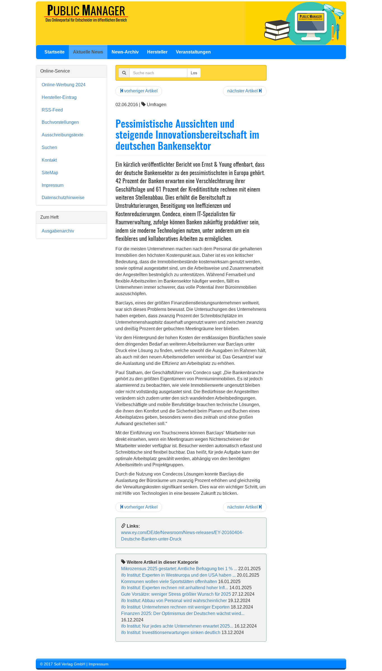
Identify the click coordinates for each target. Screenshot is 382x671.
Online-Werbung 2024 (64, 84)
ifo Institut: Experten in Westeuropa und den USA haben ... (178, 575)
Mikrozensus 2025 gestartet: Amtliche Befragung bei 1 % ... (179, 568)
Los (194, 73)
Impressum (52, 185)
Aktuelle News (88, 52)
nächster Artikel (242, 90)
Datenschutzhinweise (63, 197)
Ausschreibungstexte (62, 134)
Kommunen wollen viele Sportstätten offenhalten (169, 581)
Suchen (49, 147)
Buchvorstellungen (60, 122)
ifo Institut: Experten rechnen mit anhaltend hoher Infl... (174, 587)
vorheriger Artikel (141, 90)
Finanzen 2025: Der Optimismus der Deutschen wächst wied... (182, 613)
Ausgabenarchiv (58, 231)
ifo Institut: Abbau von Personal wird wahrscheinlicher (174, 600)
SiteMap (50, 172)
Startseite (54, 52)
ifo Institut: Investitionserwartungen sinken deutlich (170, 632)
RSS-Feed (52, 110)
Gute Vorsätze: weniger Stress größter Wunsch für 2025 (176, 594)
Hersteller (157, 52)
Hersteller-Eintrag (59, 97)
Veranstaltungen (193, 52)
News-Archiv (125, 52)
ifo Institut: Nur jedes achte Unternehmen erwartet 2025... (177, 626)
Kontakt (49, 160)
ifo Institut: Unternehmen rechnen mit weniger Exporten (175, 607)
